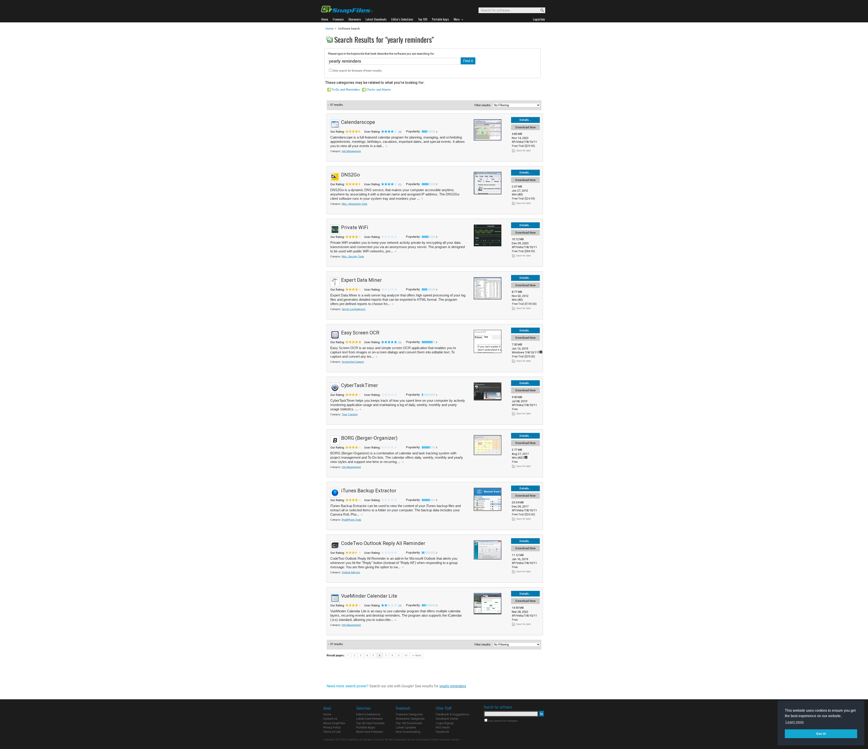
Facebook (442, 731)
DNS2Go (350, 175)
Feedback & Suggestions (452, 714)
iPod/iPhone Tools (351, 519)
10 (405, 655)
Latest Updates (406, 727)
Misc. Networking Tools (354, 203)
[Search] (540, 10)
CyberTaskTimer (359, 385)
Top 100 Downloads (409, 723)
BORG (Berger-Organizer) (369, 438)
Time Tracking (350, 414)
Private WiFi (354, 227)
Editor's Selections (368, 714)
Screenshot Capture (353, 361)
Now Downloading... (409, 731)
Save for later (523, 150)
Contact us (330, 718)
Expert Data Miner (361, 280)
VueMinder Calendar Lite (369, 596)
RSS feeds (443, 727)
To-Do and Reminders (346, 89)
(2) (399, 605)
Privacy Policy (332, 727)
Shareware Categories (410, 718)
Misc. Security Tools (353, 256)
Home (329, 28)
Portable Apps (365, 727)
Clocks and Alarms (378, 89)
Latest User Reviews (369, 718)
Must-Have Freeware (369, 731)
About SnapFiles (334, 723)
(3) (399, 131)
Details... (525, 120)
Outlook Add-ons (351, 572)
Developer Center (447, 718)
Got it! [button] (821, 733)
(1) (399, 184)
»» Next (416, 655)
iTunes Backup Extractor (368, 490)
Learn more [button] (794, 722)
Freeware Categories (409, 714)
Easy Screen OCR (360, 333)
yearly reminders (452, 686)
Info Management (351, 151)
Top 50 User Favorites (370, 723)
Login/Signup (445, 723)
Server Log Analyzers (354, 309)
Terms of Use (332, 731)
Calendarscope (358, 122)
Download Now (525, 127)
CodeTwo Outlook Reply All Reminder (383, 543)
